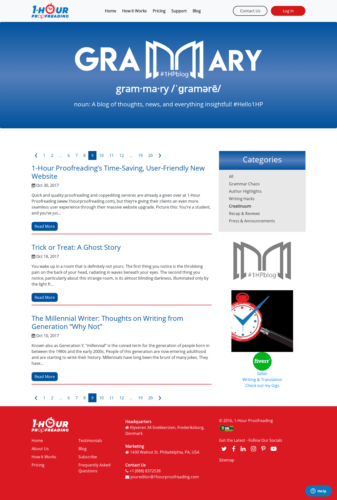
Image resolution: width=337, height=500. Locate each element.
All (231, 176)
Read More (45, 226)
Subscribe (87, 457)
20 (150, 155)
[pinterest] (263, 448)
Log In (288, 11)
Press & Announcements (252, 221)
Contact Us (250, 11)
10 (101, 155)
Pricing (159, 11)
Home (110, 11)
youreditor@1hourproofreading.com (164, 477)
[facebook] (233, 448)
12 (121, 155)
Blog (197, 11)
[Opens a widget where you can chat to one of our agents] (318, 491)
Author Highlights (245, 191)
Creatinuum (240, 206)
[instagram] (253, 448)
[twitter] (224, 448)
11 (111, 155)
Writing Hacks (242, 198)
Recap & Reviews (244, 213)
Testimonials (90, 440)
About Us (40, 448)
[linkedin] (243, 448)
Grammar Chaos (244, 184)
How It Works (134, 11)
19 (140, 155)
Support (179, 11)
